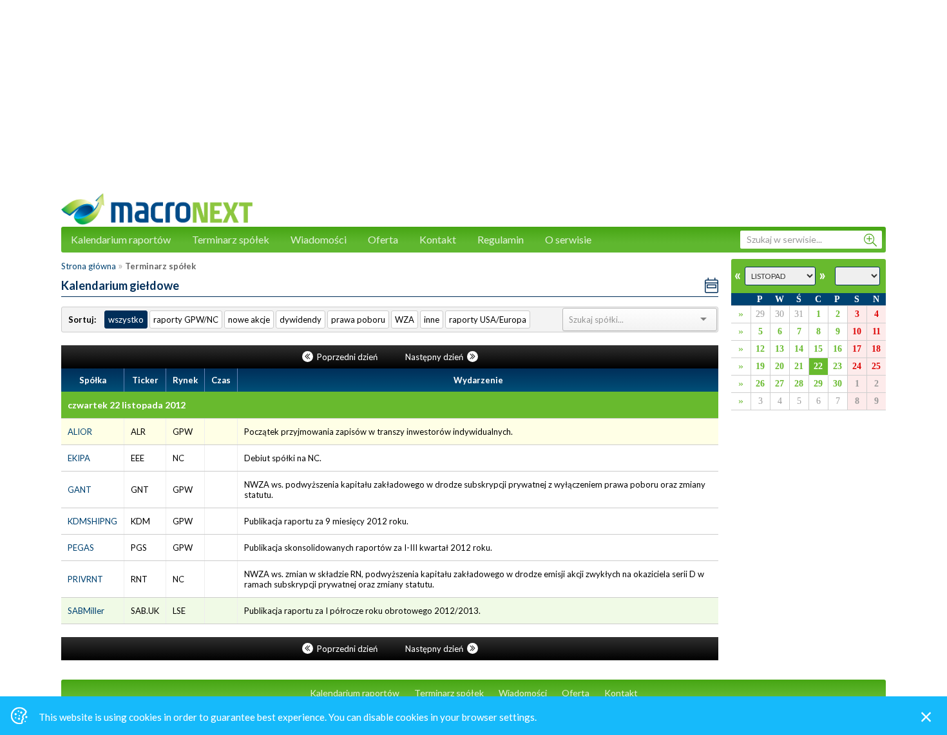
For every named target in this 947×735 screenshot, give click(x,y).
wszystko (126, 319)
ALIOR (80, 431)
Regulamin (500, 239)
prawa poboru (358, 319)
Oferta (383, 239)
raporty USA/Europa (487, 319)
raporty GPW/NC (185, 319)
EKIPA (79, 458)
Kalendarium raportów (121, 239)
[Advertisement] (473, 103)
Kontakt (437, 239)
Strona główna (88, 266)
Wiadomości (319, 239)
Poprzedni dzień (347, 357)
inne (431, 319)
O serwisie (568, 239)
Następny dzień (435, 357)
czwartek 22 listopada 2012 (127, 404)
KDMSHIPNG (92, 521)
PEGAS (81, 547)
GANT (79, 489)
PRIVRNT (85, 579)
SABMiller (86, 611)
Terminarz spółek (230, 239)
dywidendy (300, 319)
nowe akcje (249, 319)
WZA (404, 319)
